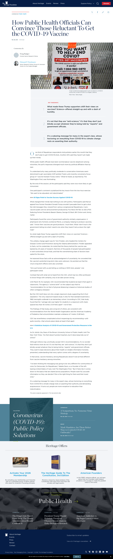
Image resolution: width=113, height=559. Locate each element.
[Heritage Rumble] (103, 552)
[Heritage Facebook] (93, 552)
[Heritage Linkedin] (100, 552)
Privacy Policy (9, 552)
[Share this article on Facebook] (97, 12)
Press (63, 3)
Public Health (22, 14)
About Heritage (38, 3)
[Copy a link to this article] (103, 12)
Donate (106, 3)
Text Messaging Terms (20, 552)
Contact (12, 545)
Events (48, 3)
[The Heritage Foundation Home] (9, 3)
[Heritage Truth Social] (89, 552)
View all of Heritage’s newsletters (77, 541)
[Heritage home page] (6, 535)
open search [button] (98, 3)
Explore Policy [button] (86, 3)
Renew (55, 3)
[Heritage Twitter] (86, 552)
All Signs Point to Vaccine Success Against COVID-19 (53, 197)
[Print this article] (108, 12)
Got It (77, 556)
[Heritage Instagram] (96, 552)
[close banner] (111, 557)
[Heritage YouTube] (107, 552)
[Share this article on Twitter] (92, 12)
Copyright (30, 552)
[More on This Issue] (76, 500)
